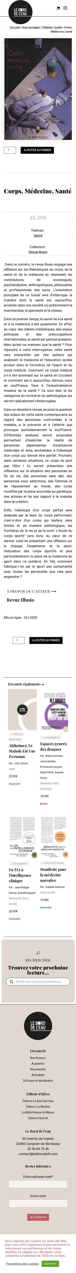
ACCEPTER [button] (50, 1263)
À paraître (38, 1063)
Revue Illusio (38, 252)
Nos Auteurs (38, 1058)
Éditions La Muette (38, 1106)
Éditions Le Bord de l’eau (38, 1101)
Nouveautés (38, 1069)
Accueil (15, 27)
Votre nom (38, 1196)
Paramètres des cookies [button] (22, 1264)
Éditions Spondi (38, 1118)
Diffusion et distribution (38, 1080)
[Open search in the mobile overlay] (38, 981)
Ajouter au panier (37, 150)
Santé (58, 27)
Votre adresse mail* (38, 1177)
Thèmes (47, 27)
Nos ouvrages (31, 27)
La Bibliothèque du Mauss (38, 1112)
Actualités (38, 1075)
